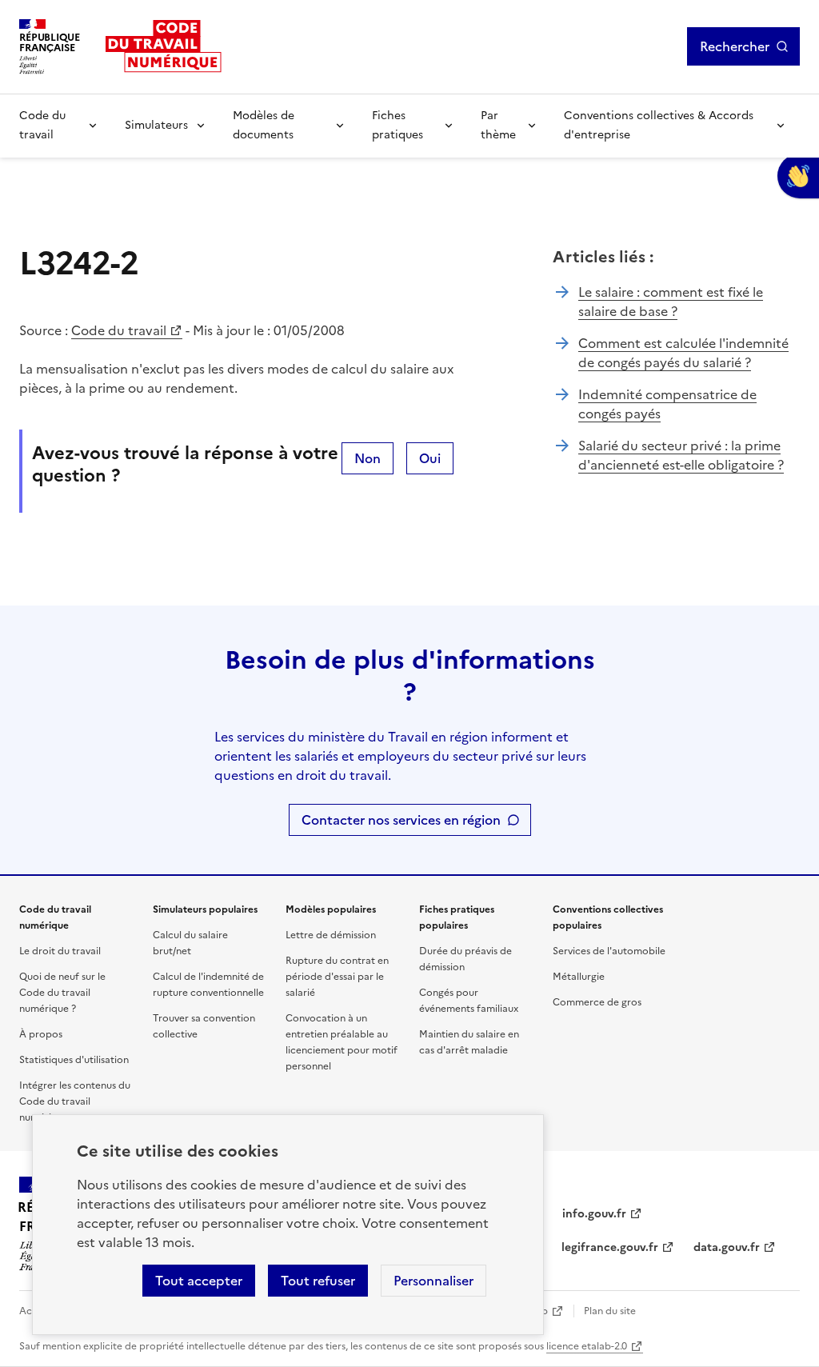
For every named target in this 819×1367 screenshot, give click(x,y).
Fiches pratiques (397, 125)
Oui (430, 458)
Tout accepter (198, 1280)
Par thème (498, 125)
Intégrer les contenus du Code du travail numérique (74, 1101)
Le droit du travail (60, 951)
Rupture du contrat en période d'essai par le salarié (337, 976)
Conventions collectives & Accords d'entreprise (658, 125)
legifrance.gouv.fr (609, 1247)
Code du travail (42, 125)
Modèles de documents (263, 125)
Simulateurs (156, 125)
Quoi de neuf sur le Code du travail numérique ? (62, 992)
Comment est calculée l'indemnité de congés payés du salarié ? (683, 353)
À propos (40, 1034)
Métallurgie (579, 976)
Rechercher (734, 46)
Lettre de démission (331, 935)
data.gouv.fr (726, 1247)
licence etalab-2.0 (586, 1346)
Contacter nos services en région (401, 819)
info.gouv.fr (594, 1213)
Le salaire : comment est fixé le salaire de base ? (670, 301)
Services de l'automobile (609, 951)
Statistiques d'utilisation (74, 1060)
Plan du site (610, 1311)
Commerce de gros (597, 1002)
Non (367, 458)
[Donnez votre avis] (798, 176)
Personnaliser (433, 1280)
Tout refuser (318, 1280)
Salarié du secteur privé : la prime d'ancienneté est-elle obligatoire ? (681, 455)
